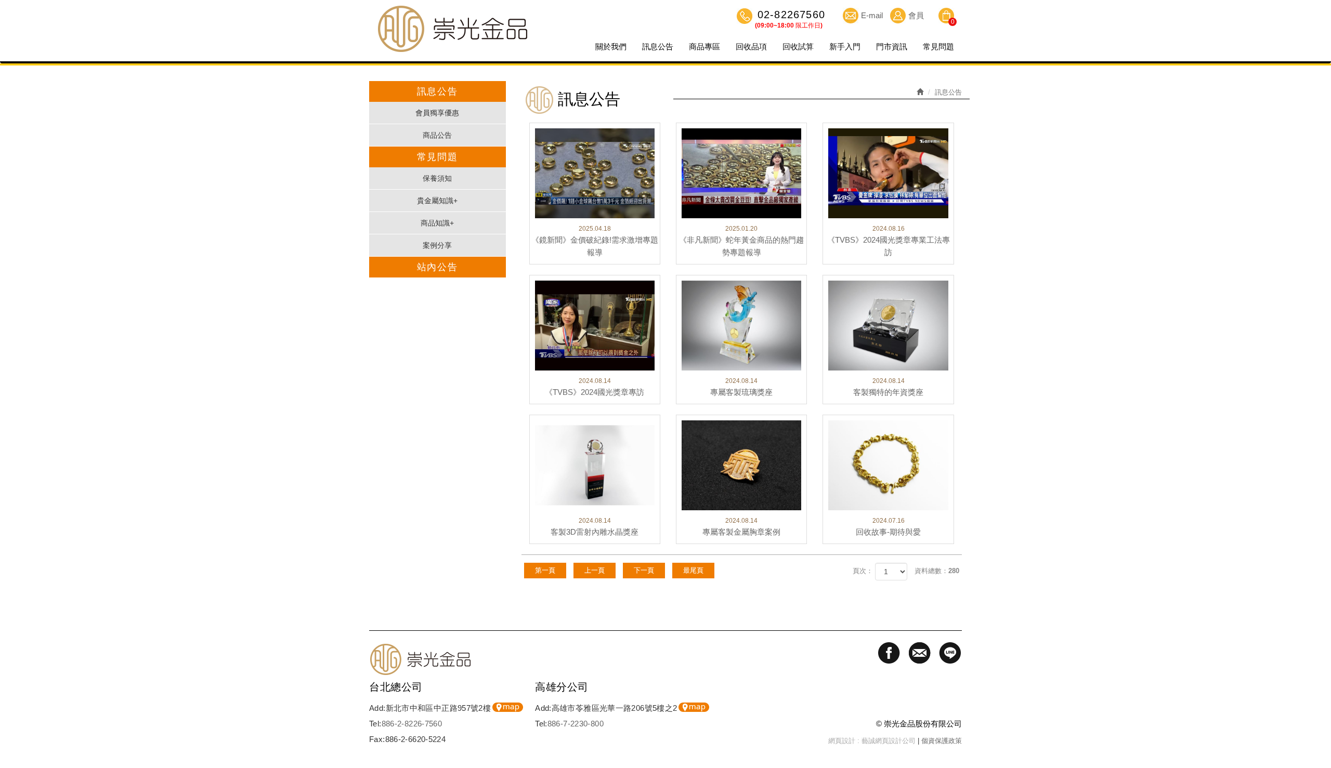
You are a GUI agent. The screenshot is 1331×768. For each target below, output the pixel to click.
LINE (1318, 739)
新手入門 (844, 46)
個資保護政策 (941, 741)
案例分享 (437, 245)
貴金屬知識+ (437, 200)
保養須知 (437, 178)
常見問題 (938, 46)
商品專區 (704, 46)
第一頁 (545, 570)
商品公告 (437, 135)
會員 (916, 15)
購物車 (946, 17)
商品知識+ (437, 223)
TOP (1318, 703)
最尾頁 (693, 570)
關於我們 (611, 46)
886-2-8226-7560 (412, 723)
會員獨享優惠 (437, 113)
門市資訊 (891, 46)
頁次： (863, 571)
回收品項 (751, 46)
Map (508, 707)
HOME (452, 29)
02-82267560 (790, 15)
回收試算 (798, 46)
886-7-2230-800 (575, 723)
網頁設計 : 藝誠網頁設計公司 (872, 741)
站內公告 (437, 267)
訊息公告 (657, 46)
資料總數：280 (937, 571)
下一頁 (644, 570)
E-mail (872, 15)
